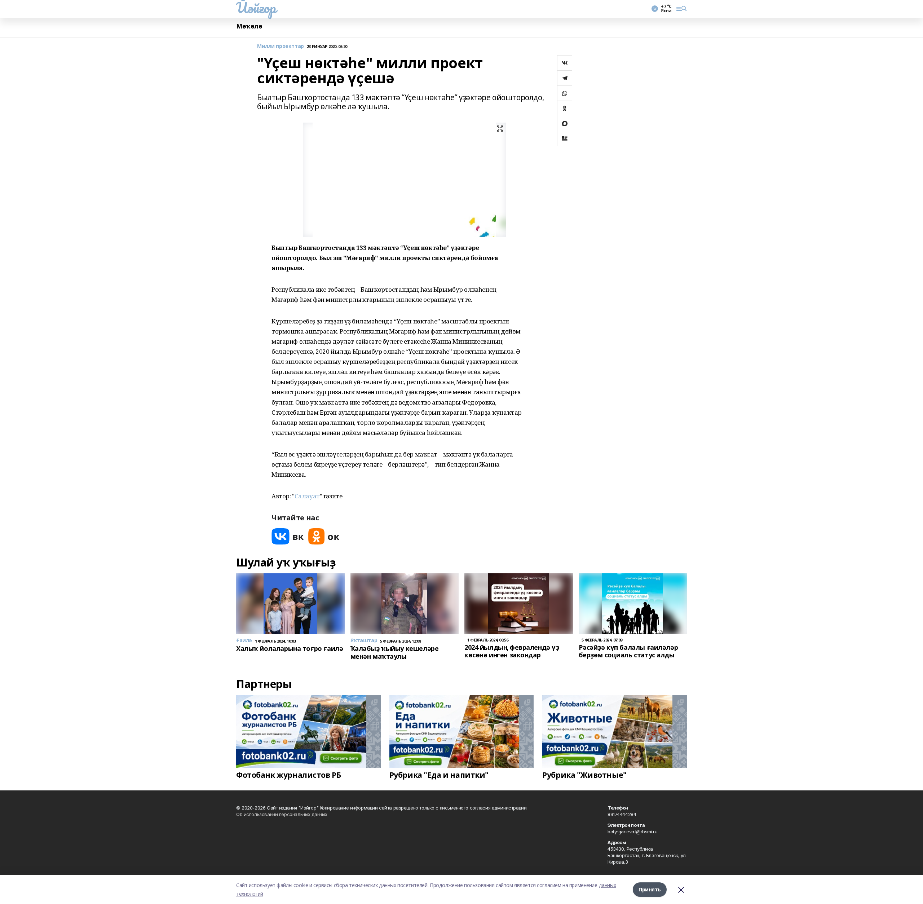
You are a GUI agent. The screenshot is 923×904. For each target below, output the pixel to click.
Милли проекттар (280, 46)
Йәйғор (255, 7)
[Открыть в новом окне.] (287, 536)
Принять (650, 889)
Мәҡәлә (249, 26)
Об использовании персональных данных (281, 814)
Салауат (307, 496)
